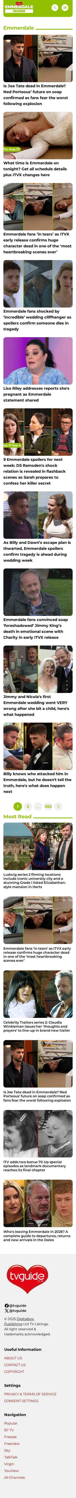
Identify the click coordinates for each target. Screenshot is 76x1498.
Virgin (9, 1464)
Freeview (12, 1444)
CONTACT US (15, 1365)
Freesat (10, 1437)
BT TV (9, 1430)
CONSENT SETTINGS (21, 1401)
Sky (7, 1450)
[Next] (58, 806)
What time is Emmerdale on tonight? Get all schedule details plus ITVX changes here (35, 169)
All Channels (14, 1478)
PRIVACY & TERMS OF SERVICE (30, 1394)
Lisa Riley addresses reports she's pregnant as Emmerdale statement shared (36, 394)
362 (48, 806)
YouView (11, 1471)
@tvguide (17, 1306)
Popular (10, 1423)
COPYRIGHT (14, 1372)
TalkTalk (11, 1457)
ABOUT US (13, 1358)
